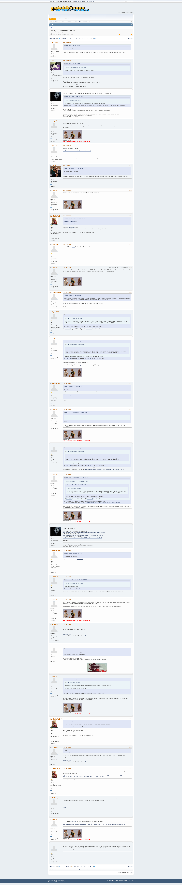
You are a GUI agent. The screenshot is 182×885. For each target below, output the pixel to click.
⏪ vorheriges (122, 34)
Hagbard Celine (56, 312)
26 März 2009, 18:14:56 (67, 120)
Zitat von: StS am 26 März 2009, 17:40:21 (72, 45)
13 (74, 38)
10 (69, 38)
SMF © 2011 (56, 880)
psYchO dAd (55, 244)
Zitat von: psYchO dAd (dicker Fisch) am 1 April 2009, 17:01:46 (76, 477)
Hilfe (113, 880)
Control (73, 246)
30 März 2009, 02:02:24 (67, 215)
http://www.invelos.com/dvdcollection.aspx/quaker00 (73, 180)
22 (88, 38)
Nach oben (52, 866)
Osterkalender (70, 227)
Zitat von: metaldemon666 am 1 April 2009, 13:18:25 (74, 314)
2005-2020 (94, 883)
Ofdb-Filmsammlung (67, 634)
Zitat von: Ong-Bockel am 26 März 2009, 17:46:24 (74, 96)
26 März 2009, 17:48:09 (67, 60)
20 (85, 38)
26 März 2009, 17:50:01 (67, 91)
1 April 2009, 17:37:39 (67, 526)
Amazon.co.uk (89, 329)
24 (90, 38)
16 (79, 38)
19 (83, 38)
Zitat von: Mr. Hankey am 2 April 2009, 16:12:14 (73, 648)
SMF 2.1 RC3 (50, 880)
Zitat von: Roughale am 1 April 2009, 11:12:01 (73, 295)
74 (93, 38)
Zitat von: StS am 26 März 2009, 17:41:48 (72, 63)
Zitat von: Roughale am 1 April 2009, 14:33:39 (73, 386)
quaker (54, 165)
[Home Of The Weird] (51, 237)
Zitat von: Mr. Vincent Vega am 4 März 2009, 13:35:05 (75, 218)
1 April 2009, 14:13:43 (67, 311)
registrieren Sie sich (90, 1)
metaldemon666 (56, 292)
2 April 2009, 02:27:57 (67, 550)
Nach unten (52, 38)
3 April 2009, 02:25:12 (67, 747)
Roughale (54, 121)
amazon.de (80, 506)
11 (70, 38)
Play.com (81, 365)
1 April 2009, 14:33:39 (67, 338)
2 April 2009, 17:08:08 (67, 676)
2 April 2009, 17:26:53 (67, 718)
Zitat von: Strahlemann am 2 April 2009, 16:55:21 (74, 679)
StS (53, 91)
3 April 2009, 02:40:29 (67, 797)
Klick (86, 635)
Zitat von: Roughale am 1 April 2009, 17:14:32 (73, 553)
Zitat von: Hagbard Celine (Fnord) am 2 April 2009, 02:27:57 (76, 579)
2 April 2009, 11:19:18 (67, 599)
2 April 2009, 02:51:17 (67, 576)
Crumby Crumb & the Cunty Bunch (55, 215)
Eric (53, 61)
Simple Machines (61, 880)
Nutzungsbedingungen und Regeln (121, 880)
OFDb (53, 27)
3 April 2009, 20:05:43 (67, 844)
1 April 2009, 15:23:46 (67, 409)
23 (89, 38)
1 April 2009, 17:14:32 (67, 474)
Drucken (130, 38)
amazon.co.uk (75, 126)
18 (82, 38)
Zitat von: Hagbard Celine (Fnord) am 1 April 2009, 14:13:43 (76, 340)
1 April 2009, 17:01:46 (67, 444)
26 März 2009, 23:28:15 (67, 165)
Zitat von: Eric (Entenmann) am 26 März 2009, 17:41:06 (76, 67)
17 (80, 38)
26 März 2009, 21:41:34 (67, 145)
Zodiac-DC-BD (68, 329)
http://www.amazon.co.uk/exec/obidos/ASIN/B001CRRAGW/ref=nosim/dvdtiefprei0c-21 (104, 469)
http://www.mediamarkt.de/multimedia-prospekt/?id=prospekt (77, 150)
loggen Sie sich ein (79, 1)
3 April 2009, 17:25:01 (67, 819)
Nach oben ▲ (131, 880)
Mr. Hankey (55, 624)
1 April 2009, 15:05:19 (67, 383)
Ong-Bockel (55, 42)
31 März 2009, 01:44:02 (67, 244)
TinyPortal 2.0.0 (88, 883)
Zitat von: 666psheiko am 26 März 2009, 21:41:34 (74, 168)
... (92, 38)
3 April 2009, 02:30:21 (67, 768)
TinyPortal (109, 880)
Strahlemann (55, 646)
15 (77, 38)
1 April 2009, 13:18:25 (67, 292)
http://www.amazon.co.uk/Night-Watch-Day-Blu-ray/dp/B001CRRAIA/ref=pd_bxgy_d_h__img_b (83, 535)
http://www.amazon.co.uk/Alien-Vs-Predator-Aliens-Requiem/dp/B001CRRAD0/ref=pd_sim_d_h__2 (84, 532)
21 (86, 38)
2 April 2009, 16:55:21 (67, 645)
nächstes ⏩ (129, 34)
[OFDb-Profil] (51, 332)
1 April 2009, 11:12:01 (67, 267)
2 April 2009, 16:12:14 (67, 624)
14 (76, 38)
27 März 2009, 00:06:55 (67, 190)
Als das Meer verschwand (69, 221)
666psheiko (55, 146)
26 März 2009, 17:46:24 (67, 42)
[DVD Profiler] (51, 184)
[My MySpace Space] (51, 138)
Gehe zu (119, 872)
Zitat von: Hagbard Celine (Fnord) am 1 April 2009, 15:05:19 (76, 412)
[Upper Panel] (131, 22)
